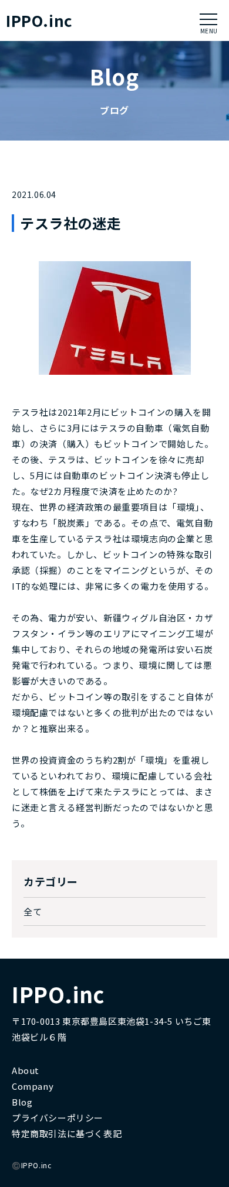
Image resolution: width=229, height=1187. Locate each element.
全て (32, 911)
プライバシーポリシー (57, 1117)
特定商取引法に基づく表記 (67, 1133)
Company (32, 1086)
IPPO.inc (39, 20)
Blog (22, 1102)
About (25, 1070)
